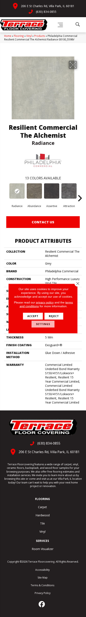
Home (7, 35)
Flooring (19, 35)
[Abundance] (34, 191)
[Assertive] (51, 191)
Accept (32, 316)
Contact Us (43, 222)
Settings (43, 324)
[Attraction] (69, 191)
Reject (54, 316)
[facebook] (42, 604)
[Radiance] (17, 191)
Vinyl (29, 35)
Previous (6, 192)
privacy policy (45, 302)
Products (39, 35)
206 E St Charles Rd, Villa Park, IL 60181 (47, 6)
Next (80, 192)
